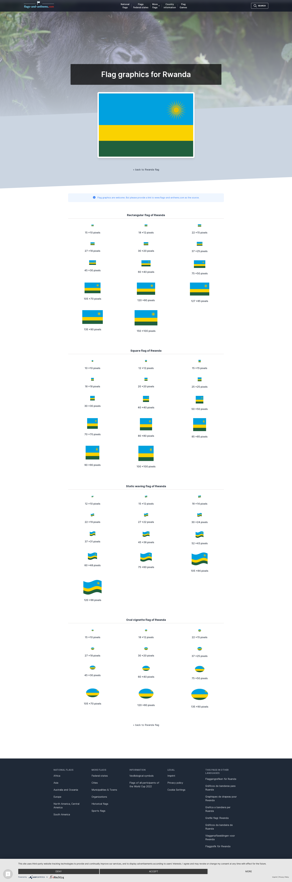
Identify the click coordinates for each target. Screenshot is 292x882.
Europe (57, 796)
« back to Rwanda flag (146, 169)
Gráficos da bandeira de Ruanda (219, 826)
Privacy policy (175, 782)
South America (62, 814)
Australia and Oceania (66, 789)
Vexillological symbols (141, 775)
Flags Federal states (140, 6)
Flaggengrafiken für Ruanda (220, 778)
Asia (56, 782)
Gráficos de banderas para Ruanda (220, 787)
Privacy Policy (284, 877)
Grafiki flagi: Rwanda (217, 817)
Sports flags (98, 810)
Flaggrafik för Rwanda (217, 846)
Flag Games (183, 6)
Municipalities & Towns (104, 789)
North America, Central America (66, 805)
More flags (155, 6)
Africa (57, 775)
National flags (125, 6)
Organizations (99, 796)
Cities (95, 782)
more (248, 871)
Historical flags (100, 803)
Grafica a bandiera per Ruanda (217, 809)
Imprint (171, 775)
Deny (59, 871)
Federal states (100, 775)
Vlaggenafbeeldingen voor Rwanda (220, 837)
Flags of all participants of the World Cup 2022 (144, 784)
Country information (170, 6)
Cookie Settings (176, 789)
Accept (153, 871)
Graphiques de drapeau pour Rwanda (221, 798)
